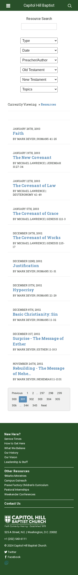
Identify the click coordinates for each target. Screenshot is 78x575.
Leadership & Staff (16, 462)
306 (14, 405)
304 (49, 399)
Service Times (12, 438)
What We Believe (14, 448)
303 (40, 399)
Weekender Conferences (19, 494)
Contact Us (12, 503)
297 (42, 393)
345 (34, 405)
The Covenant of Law (34, 185)
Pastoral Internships (16, 489)
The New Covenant (32, 157)
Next (44, 405)
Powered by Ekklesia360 (6, 563)
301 (23, 399)
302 (31, 399)
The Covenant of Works (36, 237)
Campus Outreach (15, 480)
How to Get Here (14, 443)
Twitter (11, 552)
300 (14, 399)
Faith (18, 133)
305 (57, 399)
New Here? (12, 434)
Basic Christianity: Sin (35, 314)
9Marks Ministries (15, 475)
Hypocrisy (23, 289)
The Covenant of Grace (35, 213)
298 (51, 393)
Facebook (14, 557)
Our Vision (10, 457)
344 (26, 405)
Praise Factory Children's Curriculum (26, 485)
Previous (17, 393)
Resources (48, 104)
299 (59, 393)
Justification (26, 265)
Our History (11, 452)
